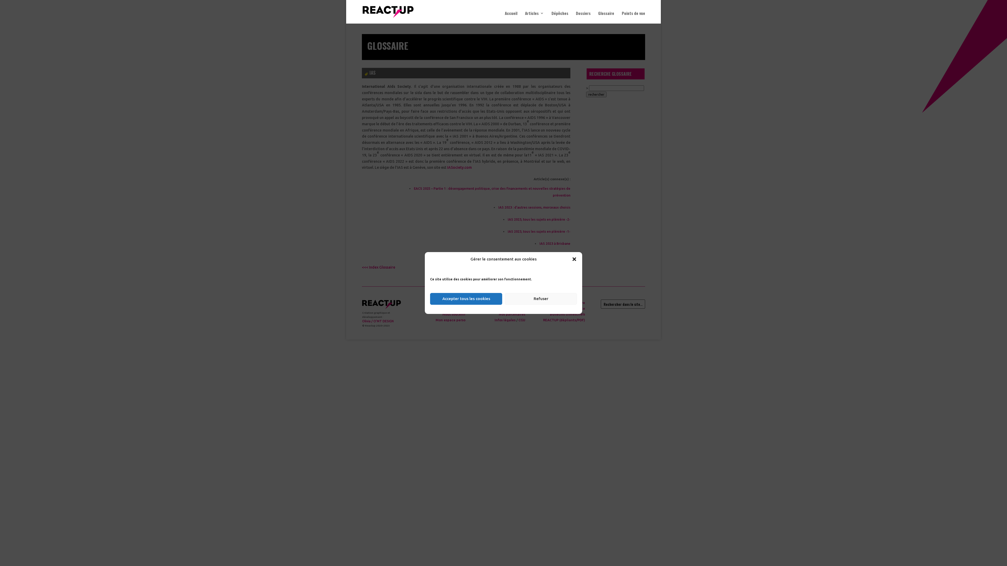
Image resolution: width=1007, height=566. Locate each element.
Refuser (541, 298)
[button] (574, 259)
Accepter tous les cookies (466, 298)
